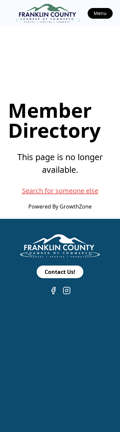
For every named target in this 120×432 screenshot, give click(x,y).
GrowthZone (76, 206)
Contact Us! (60, 272)
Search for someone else (60, 190)
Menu (100, 13)
